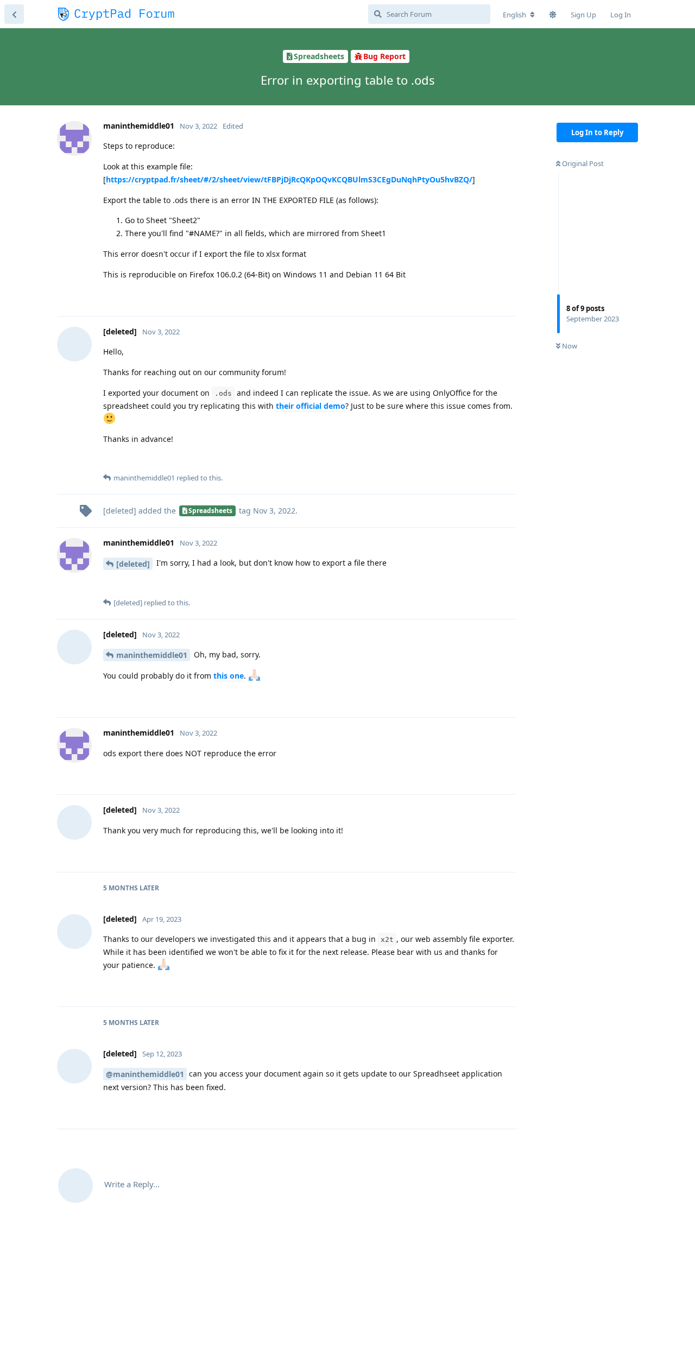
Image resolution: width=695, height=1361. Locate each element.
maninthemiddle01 (151, 655)
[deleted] (133, 564)
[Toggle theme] (553, 14)
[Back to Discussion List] (14, 14)
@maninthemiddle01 (145, 1074)
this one (228, 675)
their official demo (310, 406)
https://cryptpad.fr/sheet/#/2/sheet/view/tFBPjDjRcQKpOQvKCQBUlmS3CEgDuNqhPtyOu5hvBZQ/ (289, 179)
